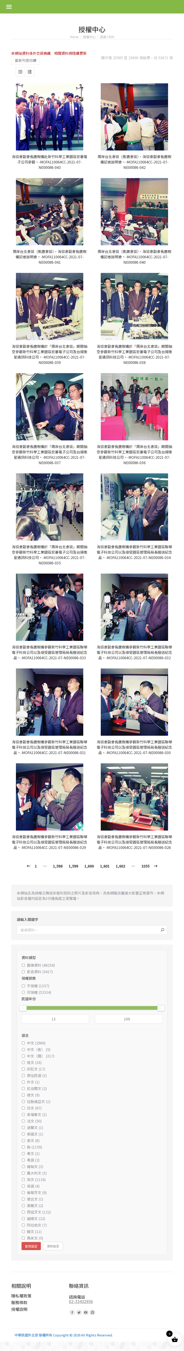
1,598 (57, 866)
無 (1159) (34, 1147)
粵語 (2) (33, 1160)
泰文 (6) (33, 1140)
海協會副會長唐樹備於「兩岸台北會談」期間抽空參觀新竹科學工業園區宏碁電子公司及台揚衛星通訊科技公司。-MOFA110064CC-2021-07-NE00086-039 (49, 354)
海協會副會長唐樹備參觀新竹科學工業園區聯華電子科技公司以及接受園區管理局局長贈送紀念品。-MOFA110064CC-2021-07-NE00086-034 (134, 552)
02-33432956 (81, 1301)
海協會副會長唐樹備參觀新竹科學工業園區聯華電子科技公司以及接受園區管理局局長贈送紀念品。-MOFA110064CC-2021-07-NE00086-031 (49, 747)
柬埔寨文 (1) (37, 1114)
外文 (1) (33, 1082)
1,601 (105, 866)
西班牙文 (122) (39, 1212)
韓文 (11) (34, 1231)
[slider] (23, 1008)
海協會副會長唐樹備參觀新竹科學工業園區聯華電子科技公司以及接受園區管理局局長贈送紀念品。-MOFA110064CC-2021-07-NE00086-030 (134, 747)
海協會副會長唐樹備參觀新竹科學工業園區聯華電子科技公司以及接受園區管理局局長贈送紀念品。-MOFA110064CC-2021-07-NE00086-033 (49, 652)
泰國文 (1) (35, 1134)
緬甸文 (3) (35, 1166)
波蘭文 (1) (35, 1127)
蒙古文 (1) (35, 1199)
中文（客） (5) (38, 1049)
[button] (82, 144)
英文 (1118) (36, 1179)
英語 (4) (33, 1186)
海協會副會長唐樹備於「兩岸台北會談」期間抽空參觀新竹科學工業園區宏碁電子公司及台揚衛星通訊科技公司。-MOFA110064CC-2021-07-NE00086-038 (134, 354)
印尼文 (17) (36, 1069)
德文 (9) (33, 1095)
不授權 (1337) (38, 985)
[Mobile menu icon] (8, 6)
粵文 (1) (33, 1153)
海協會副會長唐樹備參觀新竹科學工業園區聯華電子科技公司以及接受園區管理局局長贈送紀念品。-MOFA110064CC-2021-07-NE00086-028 (134, 842)
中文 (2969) (36, 1043)
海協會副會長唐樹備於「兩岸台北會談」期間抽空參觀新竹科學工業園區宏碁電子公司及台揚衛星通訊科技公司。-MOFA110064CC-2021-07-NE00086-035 (49, 555)
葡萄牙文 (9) (37, 1192)
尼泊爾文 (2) (37, 1088)
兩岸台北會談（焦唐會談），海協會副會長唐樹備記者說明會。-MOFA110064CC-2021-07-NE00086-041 (49, 257)
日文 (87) (34, 1108)
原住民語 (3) (37, 1075)
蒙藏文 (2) (35, 1205)
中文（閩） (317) (41, 1056)
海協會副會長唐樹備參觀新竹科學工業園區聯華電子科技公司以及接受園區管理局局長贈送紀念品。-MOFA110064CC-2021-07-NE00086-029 (49, 842)
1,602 (120, 866)
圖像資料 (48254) (41, 965)
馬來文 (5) (35, 1238)
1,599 (73, 866)
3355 (145, 866)
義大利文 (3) (37, 1173)
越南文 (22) (36, 1218)
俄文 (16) (34, 1062)
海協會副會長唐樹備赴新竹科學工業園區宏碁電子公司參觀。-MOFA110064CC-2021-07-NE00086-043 (49, 162)
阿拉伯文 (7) (37, 1225)
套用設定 (31, 1246)
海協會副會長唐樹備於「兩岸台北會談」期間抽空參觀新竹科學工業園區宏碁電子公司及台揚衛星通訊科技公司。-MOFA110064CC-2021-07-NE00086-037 (49, 454)
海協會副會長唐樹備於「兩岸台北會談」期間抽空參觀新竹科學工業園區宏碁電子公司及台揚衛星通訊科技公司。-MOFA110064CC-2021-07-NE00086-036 (134, 454)
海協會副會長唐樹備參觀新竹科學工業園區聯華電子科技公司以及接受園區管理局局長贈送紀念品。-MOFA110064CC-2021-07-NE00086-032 (134, 652)
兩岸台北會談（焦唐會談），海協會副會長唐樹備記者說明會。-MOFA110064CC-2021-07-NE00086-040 (134, 257)
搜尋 (162, 929)
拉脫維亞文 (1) (38, 1101)
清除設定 (53, 1246)
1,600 (89, 866)
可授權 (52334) (39, 992)
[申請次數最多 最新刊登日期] (25, 60)
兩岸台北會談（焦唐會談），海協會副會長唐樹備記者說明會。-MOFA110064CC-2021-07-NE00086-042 (134, 162)
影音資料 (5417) (40, 971)
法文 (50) (34, 1121)
